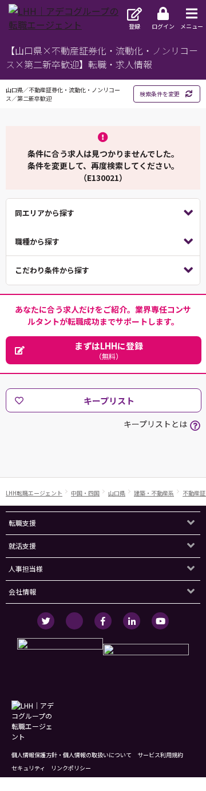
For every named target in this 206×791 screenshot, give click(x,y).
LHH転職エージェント (34, 493)
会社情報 (22, 591)
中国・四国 (85, 493)
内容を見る (103, 213)
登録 (134, 26)
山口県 (116, 493)
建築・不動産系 (154, 493)
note (74, 620)
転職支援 (22, 523)
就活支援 (22, 545)
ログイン (163, 26)
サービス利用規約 (160, 754)
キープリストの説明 (195, 425)
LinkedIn (131, 620)
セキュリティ (28, 768)
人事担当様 (26, 568)
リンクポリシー (71, 768)
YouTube (160, 620)
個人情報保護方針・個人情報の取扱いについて (71, 754)
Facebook (103, 620)
